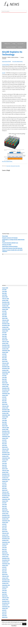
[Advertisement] (14, 27)
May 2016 (4, 506)
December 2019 (5, 431)
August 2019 (5, 438)
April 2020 (4, 424)
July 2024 (4, 332)
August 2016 (5, 501)
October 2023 (5, 348)
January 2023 (5, 364)
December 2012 (5, 579)
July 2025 (4, 311)
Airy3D (3, 72)
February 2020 (5, 427)
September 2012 (6, 585)
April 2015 (4, 529)
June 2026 (4, 291)
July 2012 (4, 588)
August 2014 (5, 544)
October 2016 (5, 497)
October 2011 (5, 604)
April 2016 (4, 508)
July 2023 (4, 354)
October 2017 (5, 477)
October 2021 (5, 391)
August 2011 (5, 608)
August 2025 (5, 309)
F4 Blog (13, 43)
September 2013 (6, 563)
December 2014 (5, 536)
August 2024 (5, 330)
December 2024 (5, 323)
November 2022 (6, 368)
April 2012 (4, 594)
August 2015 (5, 522)
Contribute (20, 47)
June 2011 (4, 612)
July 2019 (4, 440)
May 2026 (4, 293)
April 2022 (4, 381)
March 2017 (5, 490)
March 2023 (5, 361)
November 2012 (6, 581)
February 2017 (5, 492)
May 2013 (4, 570)
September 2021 (6, 393)
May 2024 (4, 336)
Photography (13, 165)
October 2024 (5, 327)
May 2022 (4, 379)
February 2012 (5, 597)
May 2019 (4, 443)
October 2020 (5, 413)
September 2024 (6, 329)
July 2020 (4, 418)
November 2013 (6, 560)
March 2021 (5, 404)
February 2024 (5, 341)
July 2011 (4, 610)
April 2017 (4, 488)
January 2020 (5, 429)
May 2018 (4, 465)
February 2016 (5, 511)
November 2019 (6, 433)
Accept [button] (24, 624)
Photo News (8, 165)
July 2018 (4, 461)
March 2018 (5, 468)
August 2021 (5, 395)
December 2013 (5, 558)
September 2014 (6, 542)
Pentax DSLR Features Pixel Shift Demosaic (12, 248)
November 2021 (6, 390)
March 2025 (5, 318)
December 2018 (5, 452)
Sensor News (17, 165)
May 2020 (4, 422)
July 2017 (4, 483)
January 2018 (5, 472)
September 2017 (6, 479)
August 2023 (5, 352)
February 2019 (5, 449)
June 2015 (4, 526)
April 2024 (4, 338)
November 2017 (6, 475)
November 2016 (6, 495)
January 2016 (5, 513)
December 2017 (5, 474)
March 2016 (5, 510)
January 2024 (5, 343)
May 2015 (4, 527)
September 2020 (6, 415)
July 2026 (4, 289)
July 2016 (4, 502)
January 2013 (5, 578)
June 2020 (4, 420)
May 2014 (4, 549)
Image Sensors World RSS (11, 47)
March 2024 (5, 339)
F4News (3, 4)
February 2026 (5, 298)
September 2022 (6, 372)
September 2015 (6, 520)
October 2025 (5, 305)
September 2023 (6, 350)
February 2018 (5, 470)
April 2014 (4, 551)
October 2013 (5, 561)
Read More (14, 625)
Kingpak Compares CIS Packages (10, 237)
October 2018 (5, 456)
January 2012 (5, 599)
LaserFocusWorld (5, 64)
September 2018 (6, 458)
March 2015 (5, 531)
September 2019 (6, 436)
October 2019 (5, 434)
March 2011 (5, 617)
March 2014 (5, 553)
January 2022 (5, 386)
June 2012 (4, 590)
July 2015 (4, 524)
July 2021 (4, 397)
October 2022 (5, 370)
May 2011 (4, 613)
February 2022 (5, 384)
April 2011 (4, 615)
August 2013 (5, 565)
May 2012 (4, 592)
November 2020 (6, 411)
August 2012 (5, 587)
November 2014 (6, 538)
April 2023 (4, 359)
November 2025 (6, 304)
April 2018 (4, 467)
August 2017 (5, 481)
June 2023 (4, 356)
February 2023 (5, 363)
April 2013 (4, 572)
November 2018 (6, 454)
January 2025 (5, 322)
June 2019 (4, 442)
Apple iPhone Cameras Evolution (10, 246)
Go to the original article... (17, 61)
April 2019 (4, 445)
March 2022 (5, 382)
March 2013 (5, 574)
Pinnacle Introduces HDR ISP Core (10, 242)
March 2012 (5, 596)
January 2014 (5, 556)
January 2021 (5, 407)
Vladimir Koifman (14, 57)
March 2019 (5, 447)
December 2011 (5, 601)
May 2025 (4, 314)
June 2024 (4, 334)
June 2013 (4, 569)
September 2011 (6, 606)
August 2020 (5, 416)
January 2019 (5, 450)
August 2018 (5, 459)
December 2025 (5, 302)
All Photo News (7, 43)
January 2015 (5, 535)
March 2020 (5, 425)
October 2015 (5, 518)
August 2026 (5, 287)
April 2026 (4, 295)
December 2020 (5, 409)
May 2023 (4, 357)
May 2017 (4, 486)
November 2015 (6, 517)
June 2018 (4, 463)
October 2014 (5, 540)
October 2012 (5, 583)
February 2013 (5, 576)
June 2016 (4, 504)
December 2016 (5, 493)
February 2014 (5, 554)
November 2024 (6, 325)
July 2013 (4, 567)
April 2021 (4, 402)
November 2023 (6, 347)
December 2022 (5, 366)
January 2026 (5, 300)
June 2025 (4, 313)
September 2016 (6, 499)
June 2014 (4, 547)
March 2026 (5, 296)
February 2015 (5, 533)
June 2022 (4, 377)
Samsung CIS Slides (6, 244)
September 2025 (6, 307)
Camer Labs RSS (20, 43)
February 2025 (5, 320)
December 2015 (5, 515)
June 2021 (4, 399)
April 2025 (4, 316)
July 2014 (4, 545)
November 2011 (6, 603)
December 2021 (5, 388)
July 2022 (4, 375)
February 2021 (5, 406)
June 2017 (4, 484)
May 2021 (4, 400)
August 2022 (5, 373)
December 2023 (5, 345)
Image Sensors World (6, 61)
